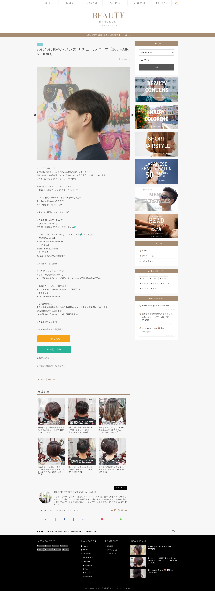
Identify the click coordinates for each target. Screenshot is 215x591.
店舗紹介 (146, 250)
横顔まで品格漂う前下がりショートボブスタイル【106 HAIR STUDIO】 (112, 469)
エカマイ (154, 278)
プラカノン (166, 283)
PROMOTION (115, 3)
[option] (83, 115)
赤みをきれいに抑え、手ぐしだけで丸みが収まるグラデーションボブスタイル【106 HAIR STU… (51, 470)
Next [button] (132, 115)
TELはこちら (53, 338)
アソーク (144, 278)
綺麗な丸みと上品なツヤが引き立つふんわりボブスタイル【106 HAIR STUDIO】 (112, 430)
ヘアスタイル (147, 261)
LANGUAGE (139, 3)
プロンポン (42, 379)
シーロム (163, 278)
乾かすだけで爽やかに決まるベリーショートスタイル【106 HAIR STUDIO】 (81, 469)
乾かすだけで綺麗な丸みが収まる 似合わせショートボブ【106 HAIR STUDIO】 (51, 430)
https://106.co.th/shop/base (63, 510)
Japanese (88, 565)
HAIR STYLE (91, 3)
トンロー (52, 379)
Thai (86, 569)
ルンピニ (155, 288)
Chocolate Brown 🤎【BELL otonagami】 (154, 329)
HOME (48, 3)
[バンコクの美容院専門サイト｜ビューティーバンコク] (107, 26)
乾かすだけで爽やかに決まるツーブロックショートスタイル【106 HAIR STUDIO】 (81, 430)
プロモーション (148, 256)
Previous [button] (34, 115)
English (87, 573)
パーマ (40, 44)
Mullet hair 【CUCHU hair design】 (158, 306)
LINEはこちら (54, 349)
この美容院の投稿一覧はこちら (51, 366)
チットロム (145, 283)
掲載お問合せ (162, 3)
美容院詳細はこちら (46, 358)
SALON (69, 3)
